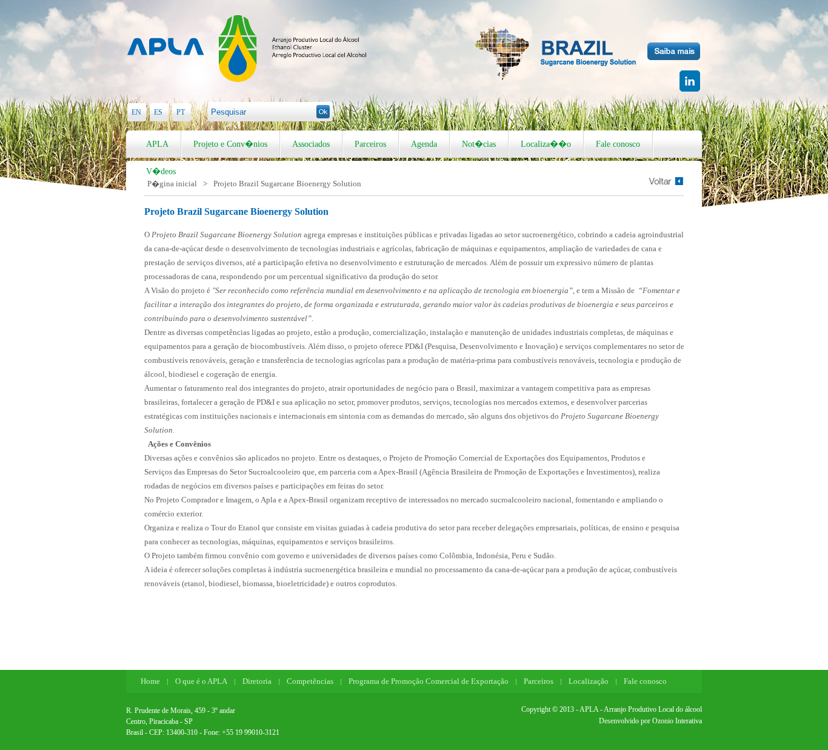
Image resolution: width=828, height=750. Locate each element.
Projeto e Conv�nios (230, 144)
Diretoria (257, 681)
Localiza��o (546, 144)
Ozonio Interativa (677, 721)
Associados (311, 144)
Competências (310, 681)
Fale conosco (618, 144)
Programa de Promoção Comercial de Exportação (429, 681)
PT (180, 112)
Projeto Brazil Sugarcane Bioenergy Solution (287, 183)
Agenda (424, 144)
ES (158, 112)
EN (136, 112)
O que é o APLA (201, 681)
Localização (589, 681)
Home (150, 681)
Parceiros (370, 144)
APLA (157, 144)
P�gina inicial (172, 183)
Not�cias (479, 144)
